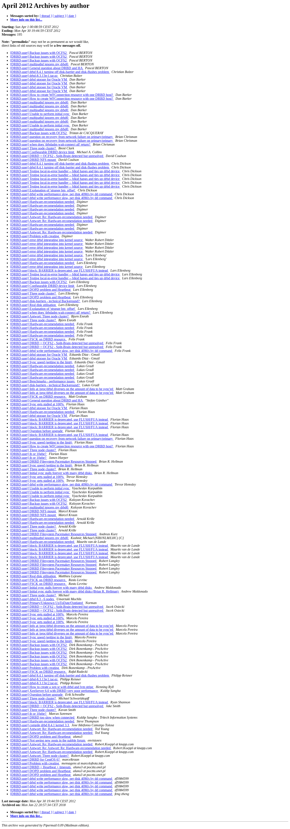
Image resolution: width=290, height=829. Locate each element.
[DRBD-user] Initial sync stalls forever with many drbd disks (51, 473)
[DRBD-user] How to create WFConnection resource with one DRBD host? (62, 95)
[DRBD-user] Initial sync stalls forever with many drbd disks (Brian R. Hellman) (64, 591)
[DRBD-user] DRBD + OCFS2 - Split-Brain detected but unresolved (57, 156)
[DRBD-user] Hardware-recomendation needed (42, 202)
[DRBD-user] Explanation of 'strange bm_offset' (43, 190)
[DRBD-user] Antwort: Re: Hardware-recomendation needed (51, 217)
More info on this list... (26, 19)
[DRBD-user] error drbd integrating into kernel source (46, 240)
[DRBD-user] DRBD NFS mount (33, 160)
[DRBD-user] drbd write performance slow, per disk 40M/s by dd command (61, 194)
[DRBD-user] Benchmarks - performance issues (42, 381)
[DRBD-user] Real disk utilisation (33, 305)
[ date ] (71, 16)
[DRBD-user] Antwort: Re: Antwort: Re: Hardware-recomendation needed (60, 748)
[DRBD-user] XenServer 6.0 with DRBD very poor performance (54, 691)
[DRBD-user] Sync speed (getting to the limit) (41, 362)
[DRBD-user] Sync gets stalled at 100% (37, 404)
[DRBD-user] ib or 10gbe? (28, 454)
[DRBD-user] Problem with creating (35, 236)
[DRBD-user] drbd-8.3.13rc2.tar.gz (34, 683)
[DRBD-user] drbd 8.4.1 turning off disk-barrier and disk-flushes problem (60, 72)
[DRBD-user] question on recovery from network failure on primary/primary (62, 137)
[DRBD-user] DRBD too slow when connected (42, 717)
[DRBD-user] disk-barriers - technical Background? (45, 301)
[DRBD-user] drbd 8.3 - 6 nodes (32, 599)
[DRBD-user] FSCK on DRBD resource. (38, 339)
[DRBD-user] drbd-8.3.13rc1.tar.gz (34, 75)
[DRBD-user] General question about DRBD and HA (46, 68)
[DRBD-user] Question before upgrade (36, 431)
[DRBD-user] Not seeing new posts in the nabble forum (48, 740)
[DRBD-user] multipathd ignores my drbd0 (39, 64)
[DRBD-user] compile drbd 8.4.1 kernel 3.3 (40, 725)
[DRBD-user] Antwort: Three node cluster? (39, 316)
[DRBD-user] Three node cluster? (33, 148)
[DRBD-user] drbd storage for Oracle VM (39, 79)
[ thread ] (46, 16)
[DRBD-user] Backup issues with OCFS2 (39, 53)
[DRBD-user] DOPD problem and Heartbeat (40, 289)
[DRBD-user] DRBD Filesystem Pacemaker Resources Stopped (53, 461)
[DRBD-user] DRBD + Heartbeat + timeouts (41, 767)
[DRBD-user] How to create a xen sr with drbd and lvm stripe (52, 687)
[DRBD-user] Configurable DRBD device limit (42, 152)
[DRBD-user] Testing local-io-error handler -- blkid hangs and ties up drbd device (65, 171)
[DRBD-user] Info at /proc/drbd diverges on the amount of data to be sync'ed (62, 389)
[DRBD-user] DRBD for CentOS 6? (35, 759)
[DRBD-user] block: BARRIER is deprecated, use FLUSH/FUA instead (59, 270)
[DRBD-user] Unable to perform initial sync (40, 114)
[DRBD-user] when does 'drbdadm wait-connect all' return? (50, 144)
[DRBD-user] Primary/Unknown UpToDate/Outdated (47, 603)
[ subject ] (59, 16)
